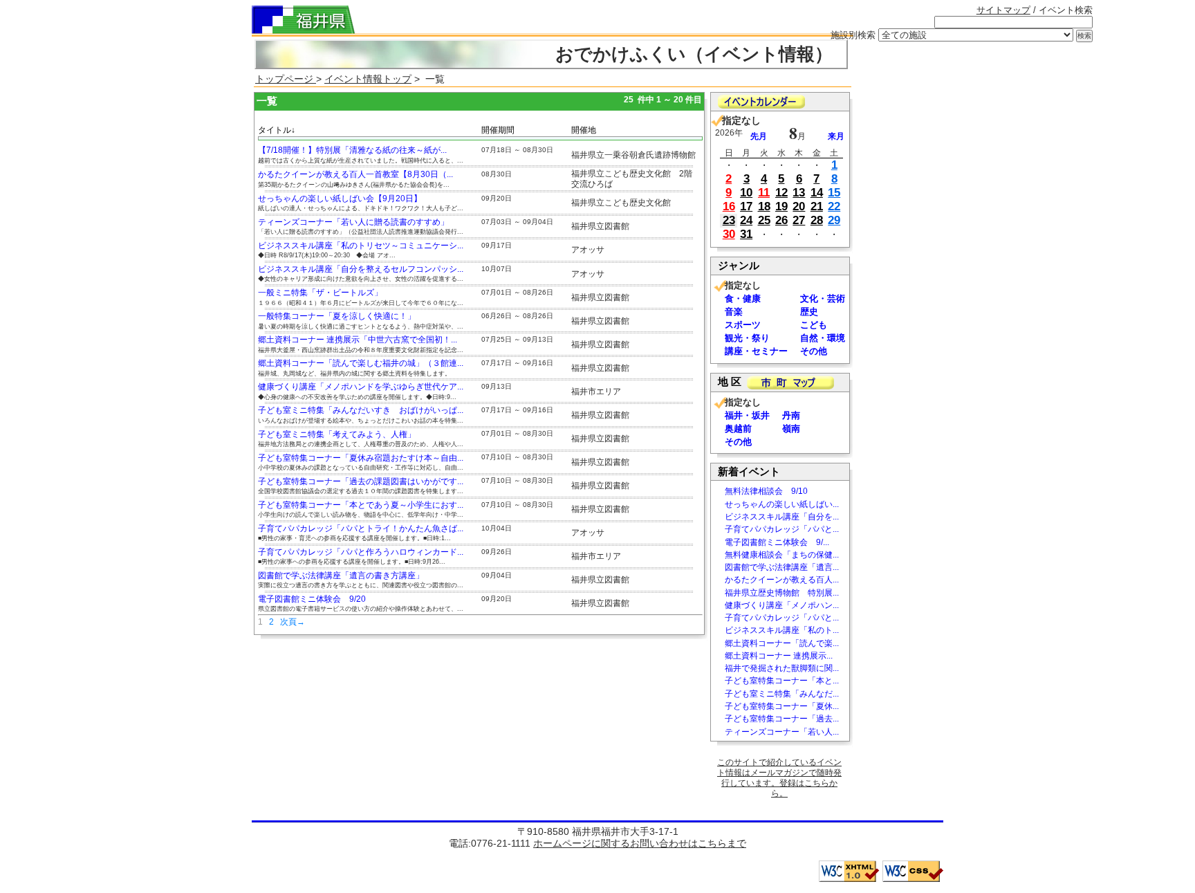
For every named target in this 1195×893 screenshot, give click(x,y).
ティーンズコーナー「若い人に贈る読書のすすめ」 (353, 222)
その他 (813, 351)
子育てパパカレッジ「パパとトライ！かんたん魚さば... (360, 528)
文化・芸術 (822, 298)
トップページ (285, 78)
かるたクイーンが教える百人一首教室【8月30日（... (355, 174)
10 (746, 192)
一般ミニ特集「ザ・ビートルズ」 (320, 292)
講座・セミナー (756, 351)
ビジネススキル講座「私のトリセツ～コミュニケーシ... (360, 245)
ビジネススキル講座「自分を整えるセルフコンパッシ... (360, 269)
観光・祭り (747, 338)
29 (834, 220)
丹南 (791, 415)
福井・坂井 (747, 415)
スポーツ (743, 325)
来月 (836, 136)
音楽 (734, 311)
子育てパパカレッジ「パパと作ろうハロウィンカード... (360, 552)
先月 (758, 136)
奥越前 (738, 428)
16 (729, 206)
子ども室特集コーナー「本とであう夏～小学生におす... (360, 505)
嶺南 (791, 428)
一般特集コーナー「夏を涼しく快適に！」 (337, 316)
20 (799, 206)
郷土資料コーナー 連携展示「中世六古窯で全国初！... (357, 339)
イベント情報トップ (367, 78)
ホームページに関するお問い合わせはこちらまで (639, 843)
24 (746, 220)
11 (764, 192)
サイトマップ (1003, 10)
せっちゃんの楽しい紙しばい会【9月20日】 (340, 198)
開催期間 (498, 130)
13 (799, 192)
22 (834, 206)
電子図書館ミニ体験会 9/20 (312, 599)
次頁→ (292, 622)
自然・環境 (822, 338)
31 (746, 234)
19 (781, 206)
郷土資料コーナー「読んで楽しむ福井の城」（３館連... (360, 363)
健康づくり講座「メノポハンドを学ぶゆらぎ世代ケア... (360, 387)
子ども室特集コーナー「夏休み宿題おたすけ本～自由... (360, 458)
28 (816, 220)
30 (729, 234)
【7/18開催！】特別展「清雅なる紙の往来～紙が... (352, 150)
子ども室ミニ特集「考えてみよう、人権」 (337, 434)
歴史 (809, 311)
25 (764, 220)
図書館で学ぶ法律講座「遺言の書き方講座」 (341, 575)
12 (781, 192)
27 (799, 220)
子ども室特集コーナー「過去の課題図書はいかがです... (360, 481)
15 (834, 192)
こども (813, 325)
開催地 (583, 130)
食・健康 (743, 298)
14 (816, 192)
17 (746, 206)
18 (764, 206)
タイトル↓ (276, 130)
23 (729, 220)
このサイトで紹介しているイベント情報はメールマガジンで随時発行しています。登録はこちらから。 (779, 777)
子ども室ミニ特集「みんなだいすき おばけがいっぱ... (360, 410)
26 (781, 220)
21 (816, 206)
